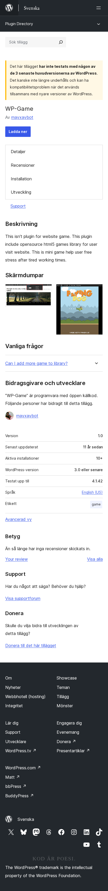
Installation (21, 178)
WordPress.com (23, 767)
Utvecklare (15, 741)
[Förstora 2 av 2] (95, 291)
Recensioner (23, 165)
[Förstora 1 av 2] (44, 291)
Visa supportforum (22, 598)
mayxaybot (22, 117)
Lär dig (11, 723)
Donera (66, 741)
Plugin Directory (19, 23)
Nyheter (13, 687)
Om (8, 678)
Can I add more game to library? (36, 363)
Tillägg (63, 696)
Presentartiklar (73, 750)
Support (18, 206)
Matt (12, 777)
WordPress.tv (20, 750)
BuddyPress (19, 795)
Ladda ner (18, 131)
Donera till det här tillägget (30, 645)
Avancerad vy (18, 519)
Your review (16, 559)
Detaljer (18, 151)
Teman (63, 687)
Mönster (65, 705)
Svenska (26, 819)
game (96, 504)
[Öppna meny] (99, 8)
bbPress (15, 786)
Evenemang (68, 732)
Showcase (67, 678)
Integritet (14, 705)
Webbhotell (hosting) (25, 696)
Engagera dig (69, 723)
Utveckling (21, 192)
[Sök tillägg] (61, 42)
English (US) (92, 492)
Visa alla (95, 559)
